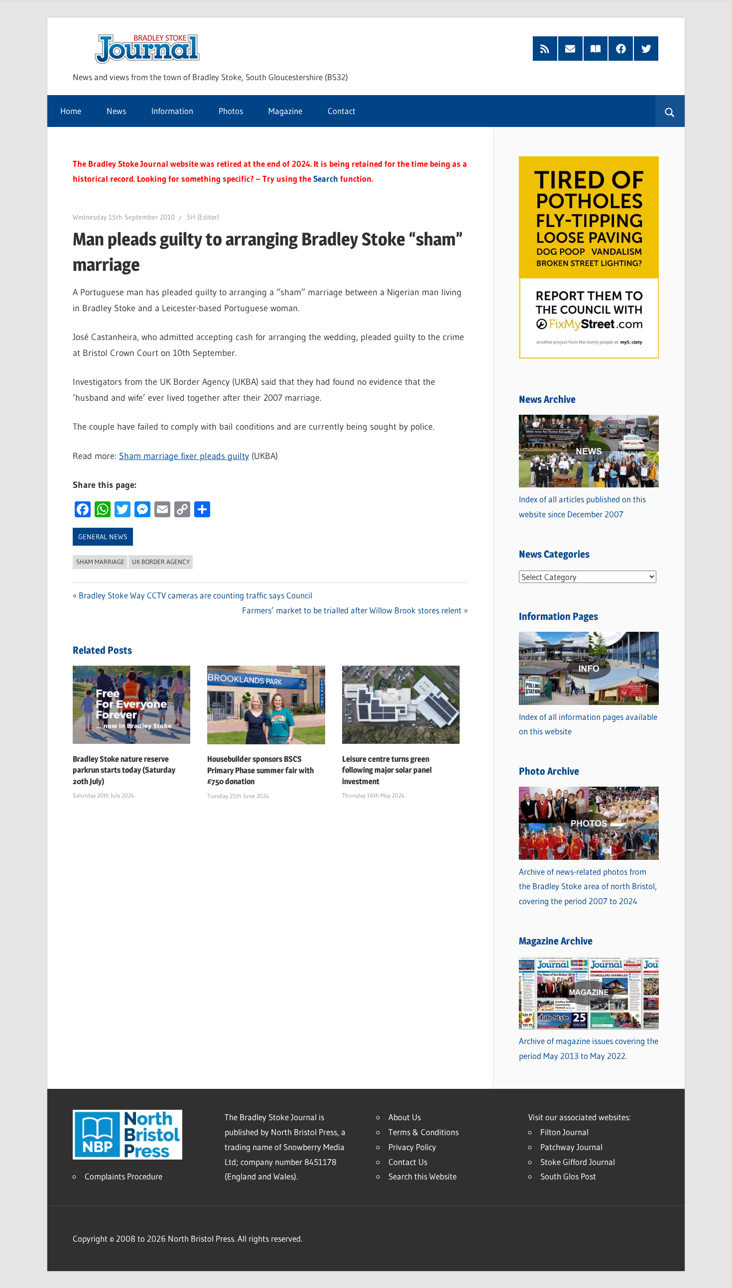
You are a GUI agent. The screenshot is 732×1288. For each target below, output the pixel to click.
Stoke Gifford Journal (577, 1162)
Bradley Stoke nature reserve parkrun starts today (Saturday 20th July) (124, 770)
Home (70, 111)
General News (102, 536)
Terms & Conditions (423, 1132)
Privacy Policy (412, 1147)
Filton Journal (564, 1132)
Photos (231, 111)
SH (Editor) (203, 217)
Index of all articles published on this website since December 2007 (582, 506)
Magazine (285, 111)
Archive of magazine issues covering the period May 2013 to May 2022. (588, 1048)
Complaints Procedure (123, 1176)
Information (172, 111)
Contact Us (407, 1162)
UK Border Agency (161, 562)
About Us (404, 1117)
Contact (342, 111)
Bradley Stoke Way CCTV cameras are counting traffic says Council (195, 595)
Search (325, 178)
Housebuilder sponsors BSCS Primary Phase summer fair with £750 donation (260, 770)
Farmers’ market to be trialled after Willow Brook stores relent (352, 610)
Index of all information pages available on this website (588, 724)
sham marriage (100, 562)
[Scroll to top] (716, 1272)
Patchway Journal (571, 1147)
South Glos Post (568, 1176)
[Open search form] (670, 111)
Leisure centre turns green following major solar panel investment (387, 770)
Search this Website (422, 1176)
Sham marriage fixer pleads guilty (184, 456)
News (116, 111)
